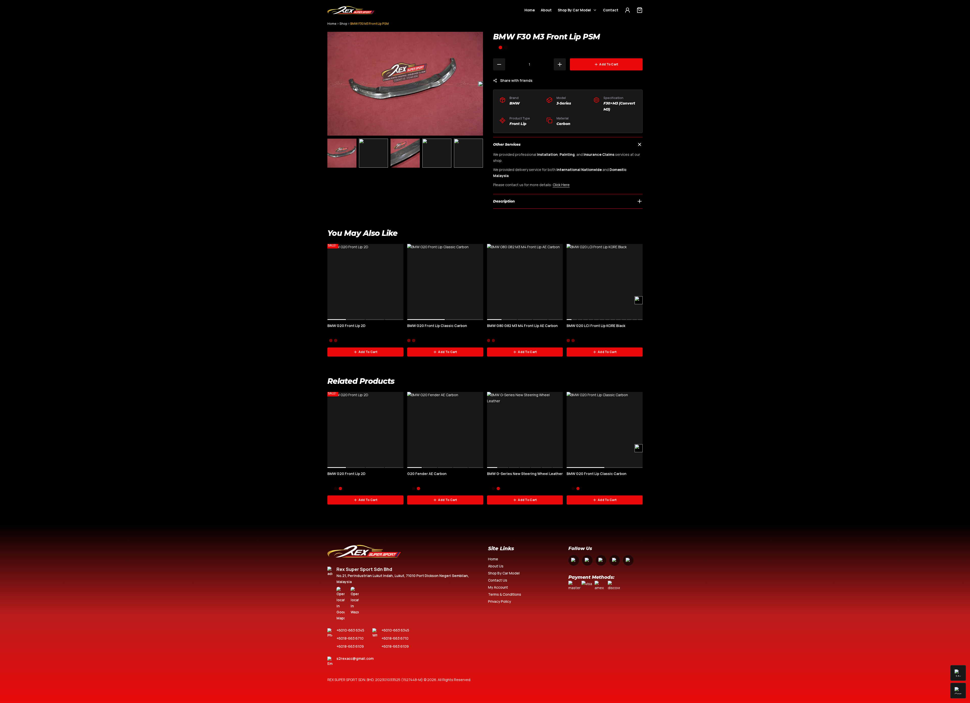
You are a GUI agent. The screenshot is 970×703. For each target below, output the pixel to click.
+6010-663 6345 (350, 630)
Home (529, 10)
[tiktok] (628, 560)
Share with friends (516, 80)
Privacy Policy (499, 601)
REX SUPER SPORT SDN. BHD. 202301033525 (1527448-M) (375, 679)
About (546, 10)
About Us (495, 566)
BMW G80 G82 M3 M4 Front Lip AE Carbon (522, 325)
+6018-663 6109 (350, 646)
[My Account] (627, 10)
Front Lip (518, 123)
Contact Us (497, 580)
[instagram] (587, 560)
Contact (610, 10)
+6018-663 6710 (349, 638)
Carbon (563, 123)
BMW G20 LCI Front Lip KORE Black (596, 325)
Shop (343, 23)
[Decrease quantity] (499, 64)
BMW (515, 103)
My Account (498, 587)
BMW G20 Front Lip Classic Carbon (437, 325)
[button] (480, 83)
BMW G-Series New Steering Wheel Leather (525, 473)
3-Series (563, 103)
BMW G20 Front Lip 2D (346, 325)
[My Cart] (640, 10)
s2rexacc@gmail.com (355, 658)
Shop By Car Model (574, 10)
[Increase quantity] (560, 64)
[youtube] (601, 560)
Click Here (561, 184)
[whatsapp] (614, 560)
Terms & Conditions (504, 594)
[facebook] (573, 560)
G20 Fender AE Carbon (427, 473)
